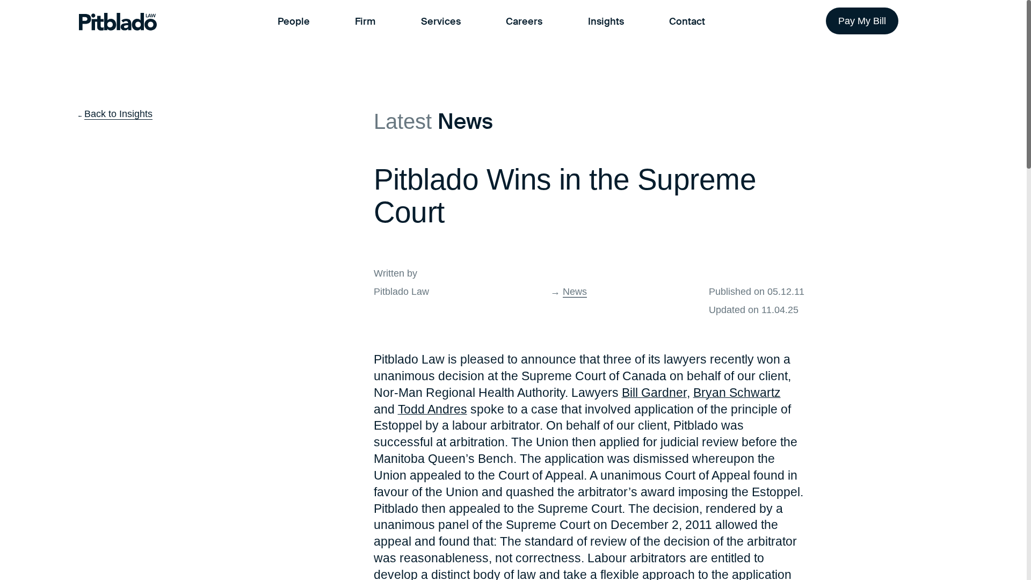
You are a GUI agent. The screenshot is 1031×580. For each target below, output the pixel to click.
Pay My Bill (862, 21)
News (575, 291)
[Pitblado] (118, 21)
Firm (365, 21)
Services (441, 21)
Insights (606, 21)
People (294, 21)
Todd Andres (432, 409)
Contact (687, 21)
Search (938, 22)
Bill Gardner (654, 393)
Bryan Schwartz (737, 393)
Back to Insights (118, 113)
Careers (524, 21)
